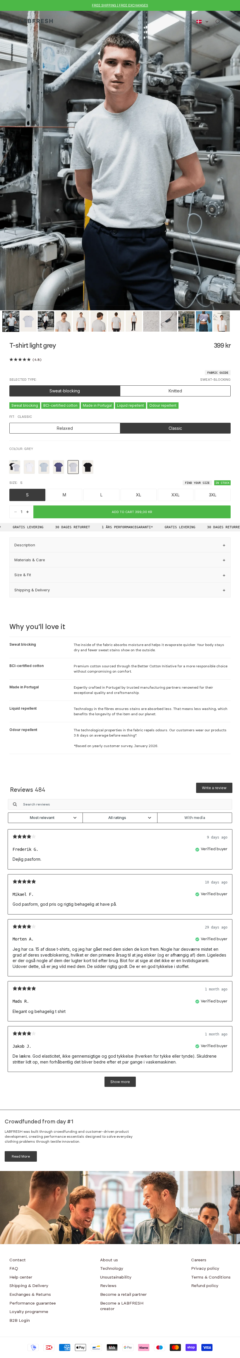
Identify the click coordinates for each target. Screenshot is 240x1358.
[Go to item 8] (133, 321)
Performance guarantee (32, 1303)
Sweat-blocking (64, 390)
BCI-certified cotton (60, 405)
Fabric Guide (217, 372)
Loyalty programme (28, 1312)
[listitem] (14, 467)
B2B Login (19, 1321)
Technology (111, 1269)
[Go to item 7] (116, 321)
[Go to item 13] (221, 321)
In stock (222, 482)
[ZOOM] (226, 296)
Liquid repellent (130, 405)
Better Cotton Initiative (157, 666)
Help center (20, 1277)
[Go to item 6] (98, 321)
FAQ (13, 1269)
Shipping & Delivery (28, 1286)
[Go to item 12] (204, 321)
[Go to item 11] (186, 321)
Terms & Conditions (211, 1277)
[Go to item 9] (151, 321)
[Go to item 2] (28, 321)
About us (109, 1260)
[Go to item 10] (168, 321)
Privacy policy (205, 1269)
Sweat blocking (24, 405)
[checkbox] (195, 818)
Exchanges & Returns (30, 1295)
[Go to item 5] (81, 321)
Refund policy (204, 1286)
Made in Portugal (97, 405)
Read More (21, 1156)
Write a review (214, 788)
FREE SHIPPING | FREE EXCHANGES (120, 5)
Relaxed (65, 428)
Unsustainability (115, 1277)
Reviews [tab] (27, 790)
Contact (17, 1260)
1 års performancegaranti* (117, 527)
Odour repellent (162, 405)
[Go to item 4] (63, 321)
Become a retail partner (123, 1295)
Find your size (197, 482)
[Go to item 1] (10, 321)
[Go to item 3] (45, 321)
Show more (120, 1082)
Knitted (175, 390)
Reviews (108, 1286)
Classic (175, 428)
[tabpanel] (120, 946)
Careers (198, 1260)
